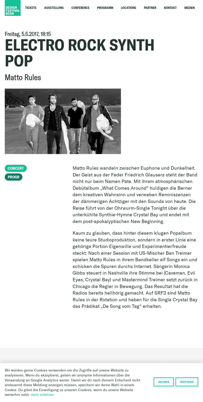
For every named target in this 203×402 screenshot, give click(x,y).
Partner (150, 8)
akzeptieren (187, 381)
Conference (80, 8)
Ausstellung (54, 8)
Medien (189, 8)
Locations (128, 8)
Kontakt (170, 8)
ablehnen (163, 381)
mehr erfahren (42, 394)
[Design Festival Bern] (24, 8)
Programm (105, 8)
